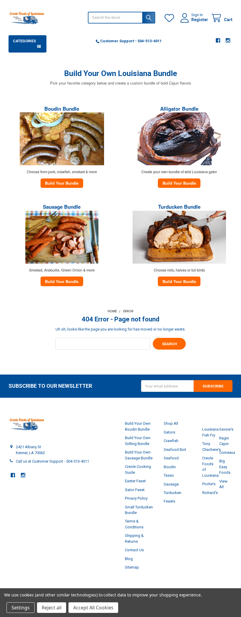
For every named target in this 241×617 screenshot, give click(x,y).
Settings (20, 607)
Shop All (171, 423)
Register (199, 19)
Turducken (172, 492)
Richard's (210, 492)
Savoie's (226, 429)
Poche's (208, 484)
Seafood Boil (175, 449)
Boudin (170, 467)
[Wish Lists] (170, 18)
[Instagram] (228, 40)
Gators (169, 432)
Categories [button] (24, 41)
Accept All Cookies (93, 607)
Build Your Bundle (61, 183)
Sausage (171, 484)
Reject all (51, 607)
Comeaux (227, 452)
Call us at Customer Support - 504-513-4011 (52, 461)
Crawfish (171, 441)
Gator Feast (135, 490)
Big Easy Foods (224, 467)
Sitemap (132, 567)
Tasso (169, 475)
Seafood (171, 458)
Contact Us (134, 550)
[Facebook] (218, 40)
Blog (129, 559)
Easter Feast (135, 481)
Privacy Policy (136, 498)
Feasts (169, 501)
